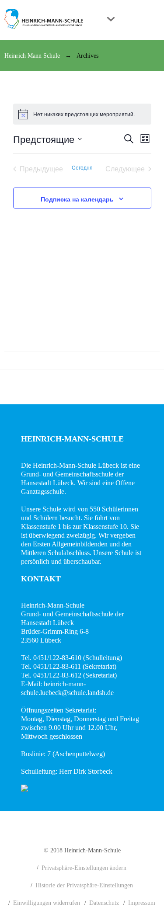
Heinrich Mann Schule (32, 55)
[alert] (82, 114)
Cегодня (82, 167)
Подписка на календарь (77, 199)
